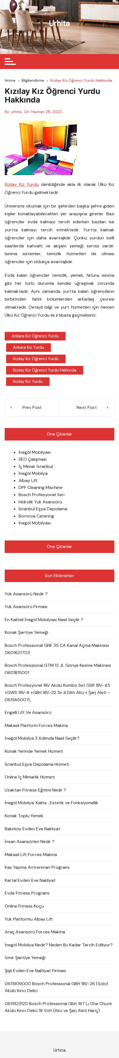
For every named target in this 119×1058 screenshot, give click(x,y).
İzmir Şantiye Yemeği (25, 957)
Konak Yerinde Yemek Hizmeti (34, 751)
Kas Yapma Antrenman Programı (37, 867)
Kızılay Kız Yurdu (22, 184)
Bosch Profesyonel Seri (41, 495)
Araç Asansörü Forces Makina (35, 932)
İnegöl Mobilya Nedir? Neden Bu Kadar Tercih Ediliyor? (59, 945)
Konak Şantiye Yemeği (26, 632)
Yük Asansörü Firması (26, 606)
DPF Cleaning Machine (41, 487)
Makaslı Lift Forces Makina (31, 854)
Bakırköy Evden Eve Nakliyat (32, 829)
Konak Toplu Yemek (24, 816)
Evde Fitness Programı (27, 893)
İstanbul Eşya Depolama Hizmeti (37, 764)
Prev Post (32, 407)
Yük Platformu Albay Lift (29, 919)
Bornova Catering (36, 516)
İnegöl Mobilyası (35, 452)
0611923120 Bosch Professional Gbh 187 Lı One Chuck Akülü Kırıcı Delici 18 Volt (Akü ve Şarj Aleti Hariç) (58, 1007)
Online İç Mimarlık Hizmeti (30, 777)
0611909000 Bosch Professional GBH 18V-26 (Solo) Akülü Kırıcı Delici (56, 987)
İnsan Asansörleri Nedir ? (30, 841)
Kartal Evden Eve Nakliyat (30, 880)
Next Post (87, 407)
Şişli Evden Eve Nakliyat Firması (35, 971)
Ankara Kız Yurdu (28, 347)
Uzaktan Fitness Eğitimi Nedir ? (35, 790)
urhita (16, 111)
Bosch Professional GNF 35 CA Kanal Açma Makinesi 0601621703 (57, 648)
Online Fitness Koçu (24, 906)
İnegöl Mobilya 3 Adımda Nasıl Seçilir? (42, 738)
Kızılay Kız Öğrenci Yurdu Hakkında (44, 370)
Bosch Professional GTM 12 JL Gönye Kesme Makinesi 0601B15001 (58, 668)
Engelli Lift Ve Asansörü (28, 712)
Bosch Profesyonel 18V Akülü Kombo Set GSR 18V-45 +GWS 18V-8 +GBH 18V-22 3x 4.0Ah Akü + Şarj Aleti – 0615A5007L (57, 692)
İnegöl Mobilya (33, 473)
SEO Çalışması (32, 459)
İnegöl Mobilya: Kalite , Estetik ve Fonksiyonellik (51, 803)
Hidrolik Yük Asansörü (40, 502)
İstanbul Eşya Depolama (43, 509)
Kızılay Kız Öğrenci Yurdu (36, 359)
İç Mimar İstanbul (36, 466)
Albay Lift (28, 480)
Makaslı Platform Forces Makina (36, 725)
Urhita (59, 23)
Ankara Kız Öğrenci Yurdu (35, 336)
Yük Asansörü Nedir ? (26, 594)
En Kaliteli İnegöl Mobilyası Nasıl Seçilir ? (44, 619)
